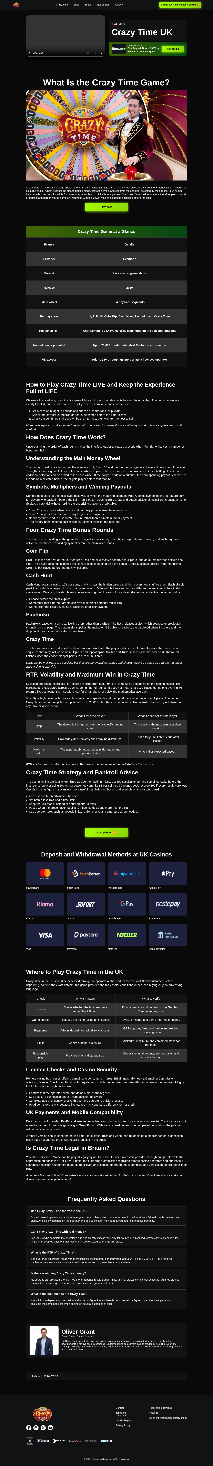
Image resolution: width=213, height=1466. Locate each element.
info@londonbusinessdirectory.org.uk (168, 1418)
